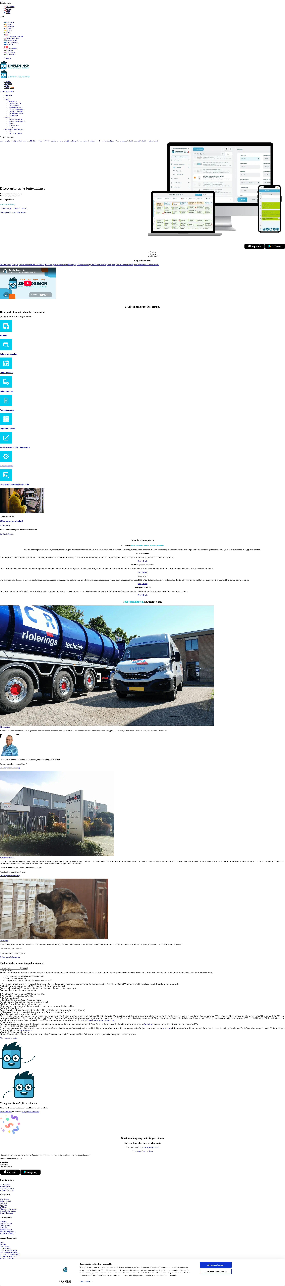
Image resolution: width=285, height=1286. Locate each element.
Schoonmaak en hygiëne (85, 141)
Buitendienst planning (7, 1232)
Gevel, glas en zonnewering (58, 141)
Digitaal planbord (6, 1224)
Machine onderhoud (37, 141)
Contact (11, 127)
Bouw (96, 141)
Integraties (8, 84)
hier (263, 1018)
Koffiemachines (24, 141)
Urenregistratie (14, 105)
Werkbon (3, 1222)
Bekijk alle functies (6, 534)
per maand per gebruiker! (11, 521)
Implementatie (14, 125)
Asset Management (15, 107)
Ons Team (3, 1205)
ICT (46, 141)
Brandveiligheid (5, 141)
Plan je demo (4, 1246)
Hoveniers (102, 141)
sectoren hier (167, 1028)
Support (11, 123)
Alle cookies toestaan (215, 1265)
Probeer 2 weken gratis (17, 121)
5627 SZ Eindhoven (7, 1188)
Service (7, 117)
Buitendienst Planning (16, 109)
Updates (3, 1244)
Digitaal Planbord (15, 103)
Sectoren (7, 82)
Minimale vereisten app (8, 1256)
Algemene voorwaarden (8, 1209)
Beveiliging (72, 141)
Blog (10, 131)
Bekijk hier (148, 1024)
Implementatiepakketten (8, 1250)
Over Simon (4, 1199)
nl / (1, 1)
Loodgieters (111, 141)
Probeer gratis (5, 91)
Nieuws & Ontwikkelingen (13, 129)
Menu (12, 91)
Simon (9, 88)
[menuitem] (9, 7)
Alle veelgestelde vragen (8, 1038)
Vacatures (3, 1203)
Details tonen (85, 1282)
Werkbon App (14, 101)
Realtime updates (6, 1230)
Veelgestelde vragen (7, 1258)
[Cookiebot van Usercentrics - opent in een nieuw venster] (65, 1281)
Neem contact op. (26, 1030)
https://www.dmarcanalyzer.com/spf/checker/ (98, 1020)
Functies (7, 99)
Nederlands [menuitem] (10, 7)
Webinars (3, 1207)
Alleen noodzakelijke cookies (215, 1271)
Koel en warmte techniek (124, 141)
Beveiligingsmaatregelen (8, 1252)
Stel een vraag (15, 768)
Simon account (5, 1248)
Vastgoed (15, 141)
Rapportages (13, 115)
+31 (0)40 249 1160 (7, 1190)
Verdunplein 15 (5, 1186)
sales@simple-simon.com (30, 1112)
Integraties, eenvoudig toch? (10, 1254)
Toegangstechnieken (7, 857)
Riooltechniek (5, 727)
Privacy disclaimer (6, 1213)
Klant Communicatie (16, 113)
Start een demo (147, 1151)
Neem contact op (6, 1112)
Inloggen (7, 58)
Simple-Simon (5, 1184)
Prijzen (6, 86)
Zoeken (24, 968)
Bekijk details (142, 561)
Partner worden (5, 1201)
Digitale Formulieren (16, 111)
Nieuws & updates (15, 133)
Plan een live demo (15, 119)
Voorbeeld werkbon (7, 1234)
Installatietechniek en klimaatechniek (146, 141)
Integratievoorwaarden (8, 1211)
